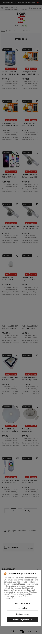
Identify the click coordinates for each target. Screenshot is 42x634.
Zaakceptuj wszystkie (22, 620)
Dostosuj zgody (22, 614)
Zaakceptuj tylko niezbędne (22, 605)
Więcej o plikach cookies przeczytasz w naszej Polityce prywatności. (18, 596)
